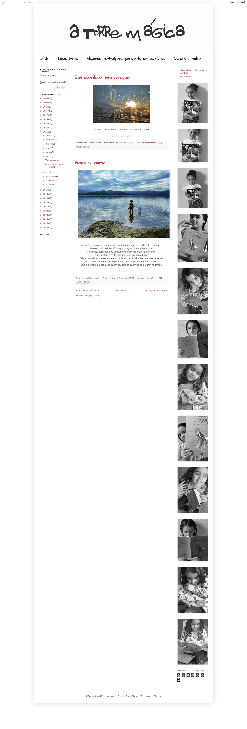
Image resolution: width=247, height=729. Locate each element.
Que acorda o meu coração (102, 77)
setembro (50, 176)
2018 (45, 194)
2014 (45, 123)
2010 (45, 107)
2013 (45, 119)
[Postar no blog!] (79, 146)
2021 (45, 206)
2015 (45, 127)
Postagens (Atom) (91, 295)
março (49, 144)
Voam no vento (90, 162)
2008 (45, 98)
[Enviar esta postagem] (160, 143)
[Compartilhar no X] (82, 146)
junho (48, 152)
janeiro (49, 135)
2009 (45, 102)
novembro (51, 180)
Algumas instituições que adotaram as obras (126, 58)
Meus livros (68, 58)
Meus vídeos (186, 76)
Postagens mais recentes (87, 290)
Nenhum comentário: (146, 143)
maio (48, 148)
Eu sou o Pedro (187, 58)
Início (44, 58)
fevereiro (50, 139)
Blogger (157, 696)
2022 (45, 210)
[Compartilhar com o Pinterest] (88, 146)
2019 (45, 198)
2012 (45, 115)
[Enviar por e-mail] (77, 146)
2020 (45, 202)
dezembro (51, 184)
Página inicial (122, 290)
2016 (45, 132)
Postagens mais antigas (156, 290)
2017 (45, 190)
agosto (49, 172)
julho (48, 156)
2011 (45, 111)
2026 (45, 227)
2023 (45, 215)
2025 (45, 223)
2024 (45, 219)
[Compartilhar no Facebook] (85, 146)
